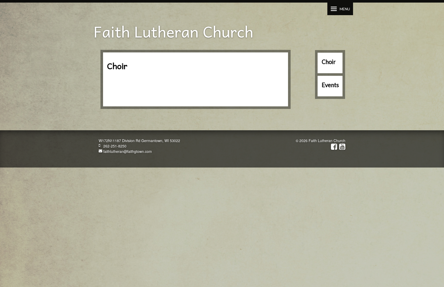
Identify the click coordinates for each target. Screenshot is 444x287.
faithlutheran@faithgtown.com (127, 151)
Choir (329, 61)
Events (330, 84)
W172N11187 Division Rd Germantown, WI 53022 (139, 140)
